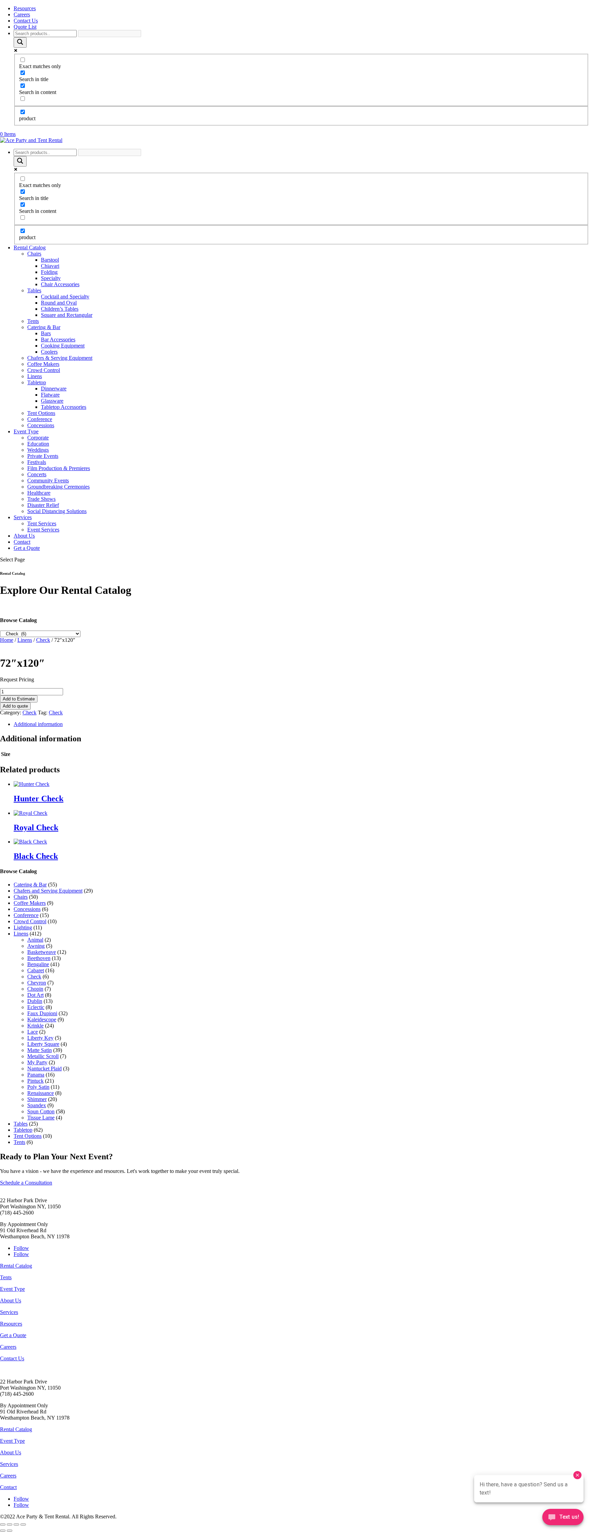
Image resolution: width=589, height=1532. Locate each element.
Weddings (38, 450)
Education (38, 444)
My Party (37, 1062)
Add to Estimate (19, 698)
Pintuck (35, 1081)
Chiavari (50, 266)
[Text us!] (563, 1518)
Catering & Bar (43, 327)
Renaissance (40, 1093)
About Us (24, 536)
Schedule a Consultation (26, 1183)
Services (23, 517)
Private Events (42, 456)
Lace (32, 1032)
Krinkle (35, 1025)
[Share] (16, 1524)
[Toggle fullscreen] (9, 1524)
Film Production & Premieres (58, 468)
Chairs (34, 254)
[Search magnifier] (20, 42)
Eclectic (35, 1007)
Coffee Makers (43, 364)
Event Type (26, 431)
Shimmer (37, 1099)
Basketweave (41, 952)
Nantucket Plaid (44, 1068)
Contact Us (26, 21)
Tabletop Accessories (63, 407)
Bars (46, 333)
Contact (22, 542)
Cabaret (35, 970)
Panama (35, 1075)
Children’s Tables (59, 309)
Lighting (23, 927)
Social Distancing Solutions (57, 511)
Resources (25, 8)
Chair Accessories (60, 284)
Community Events (48, 480)
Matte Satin (39, 1050)
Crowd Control (43, 370)
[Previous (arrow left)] (2, 1531)
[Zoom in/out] (2, 1524)
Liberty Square (43, 1044)
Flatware (50, 395)
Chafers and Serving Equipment (48, 891)
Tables (34, 290)
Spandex (36, 1105)
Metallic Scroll (43, 1056)
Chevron (36, 983)
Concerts (36, 474)
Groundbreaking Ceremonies (58, 487)
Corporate (38, 437)
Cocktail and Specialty (65, 296)
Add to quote (15, 706)
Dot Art (35, 995)
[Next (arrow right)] (9, 1531)
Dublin (34, 1001)
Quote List (25, 27)
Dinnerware (53, 388)
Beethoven (38, 958)
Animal (35, 940)
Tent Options (41, 413)
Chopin (35, 989)
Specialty (51, 278)
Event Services (43, 529)
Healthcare (38, 493)
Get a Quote (27, 548)
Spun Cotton (41, 1111)
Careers (22, 14)
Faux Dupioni (42, 1013)
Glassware (52, 401)
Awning (36, 946)
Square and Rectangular (66, 315)
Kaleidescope (41, 1019)
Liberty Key (40, 1038)
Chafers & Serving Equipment (59, 358)
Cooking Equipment (63, 346)
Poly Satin (38, 1087)
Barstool (50, 260)
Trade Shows (41, 499)
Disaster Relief (43, 505)
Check (43, 640)
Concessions (40, 425)
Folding (49, 272)
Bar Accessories (58, 339)
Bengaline (38, 964)
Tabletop (36, 382)
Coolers (49, 352)
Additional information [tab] (38, 724)
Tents (33, 321)
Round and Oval (59, 303)
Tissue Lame (41, 1117)
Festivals (36, 462)
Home (6, 640)
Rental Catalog (30, 247)
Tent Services (41, 523)
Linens (34, 376)
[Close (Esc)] (23, 1524)
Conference (39, 419)
